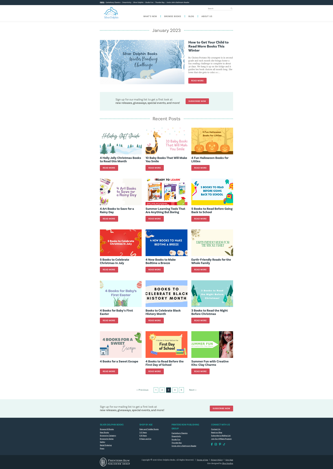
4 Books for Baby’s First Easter (116, 312)
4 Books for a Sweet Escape (119, 361)
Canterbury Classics (113, 2)
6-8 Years (143, 436)
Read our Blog (216, 432)
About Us (206, 16)
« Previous (142, 390)
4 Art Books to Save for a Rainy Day (117, 210)
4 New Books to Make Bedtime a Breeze (161, 261)
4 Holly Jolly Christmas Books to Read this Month (120, 159)
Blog (191, 16)
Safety (102, 442)
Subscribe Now (197, 101)
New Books (104, 432)
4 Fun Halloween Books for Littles (209, 159)
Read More (197, 80)
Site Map (229, 460)
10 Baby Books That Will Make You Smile (166, 159)
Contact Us (215, 429)
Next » (193, 390)
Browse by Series (107, 439)
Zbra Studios (227, 463)
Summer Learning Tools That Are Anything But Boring (165, 210)
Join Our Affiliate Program (221, 439)
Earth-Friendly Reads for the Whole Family (211, 261)
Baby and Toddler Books (149, 429)
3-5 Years (143, 432)
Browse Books (172, 16)
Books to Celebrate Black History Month (163, 312)
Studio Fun (149, 2)
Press (102, 448)
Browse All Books (107, 429)
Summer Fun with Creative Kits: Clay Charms (210, 363)
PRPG (102, 2)
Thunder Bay (160, 2)
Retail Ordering (106, 445)
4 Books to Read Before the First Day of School (165, 363)
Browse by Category (108, 436)
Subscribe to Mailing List (221, 436)
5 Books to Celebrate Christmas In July (114, 261)
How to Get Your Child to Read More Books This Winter (208, 46)
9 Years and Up (145, 439)
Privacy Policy (217, 460)
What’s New (150, 16)
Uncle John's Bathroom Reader (177, 2)
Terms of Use (202, 460)
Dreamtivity (126, 2)
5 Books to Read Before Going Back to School (212, 210)
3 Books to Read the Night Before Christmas (209, 312)
